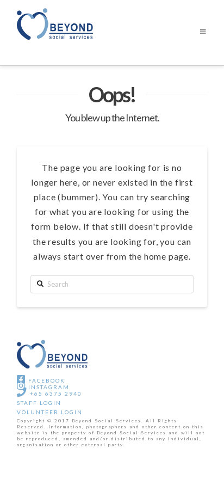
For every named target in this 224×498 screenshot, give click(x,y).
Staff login (39, 402)
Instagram (48, 387)
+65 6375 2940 (55, 393)
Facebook (45, 380)
